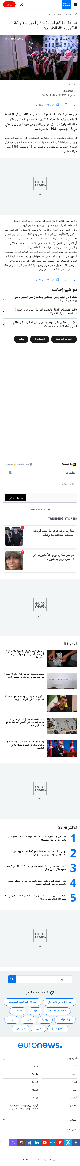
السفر (74, 1090)
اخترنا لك (69, 644)
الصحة (35, 1082)
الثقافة (35, 1090)
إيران (35, 1011)
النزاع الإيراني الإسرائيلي (59, 1002)
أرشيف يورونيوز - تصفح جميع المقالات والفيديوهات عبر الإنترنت (22, 1107)
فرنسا (12, 1019)
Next (74, 1082)
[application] (40, 57)
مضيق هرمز (58, 1028)
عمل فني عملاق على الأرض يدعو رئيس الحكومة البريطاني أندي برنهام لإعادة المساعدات (45, 324)
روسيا (45, 1019)
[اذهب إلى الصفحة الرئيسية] (66, 4)
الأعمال (74, 1074)
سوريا (38, 1028)
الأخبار (68, 14)
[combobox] (40, 979)
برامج (35, 1098)
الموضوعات (71, 1058)
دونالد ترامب (65, 1019)
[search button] (12, 979)
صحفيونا (73, 1105)
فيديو (74, 1098)
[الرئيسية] (76, 14)
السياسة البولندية (64, 339)
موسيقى (20, 1028)
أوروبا (74, 1067)
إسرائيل (18, 1011)
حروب (28, 1019)
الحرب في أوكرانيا (57, 1011)
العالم (59, 14)
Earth (34, 1074)
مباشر (9, 4)
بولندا (50, 14)
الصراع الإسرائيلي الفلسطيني (22, 1002)
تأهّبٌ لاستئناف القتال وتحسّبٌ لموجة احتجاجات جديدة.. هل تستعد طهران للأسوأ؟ (45, 311)
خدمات (73, 1120)
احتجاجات (40, 339)
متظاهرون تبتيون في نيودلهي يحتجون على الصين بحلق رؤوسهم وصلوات (46, 299)
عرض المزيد (71, 1129)
